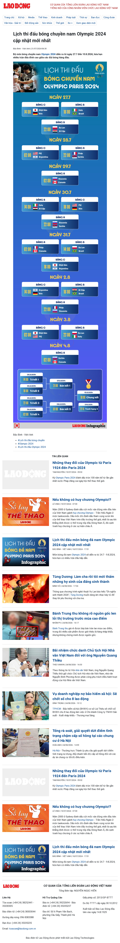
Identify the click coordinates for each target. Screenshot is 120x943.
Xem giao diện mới (85, 23)
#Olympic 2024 (25, 443)
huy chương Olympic (83, 512)
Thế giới (60, 23)
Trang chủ (9, 17)
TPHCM (56, 708)
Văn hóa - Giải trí (12, 23)
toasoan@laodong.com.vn (22, 928)
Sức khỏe (47, 23)
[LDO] (25, 475)
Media (31, 17)
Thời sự (83, 17)
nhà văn (79, 670)
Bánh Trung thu (60, 628)
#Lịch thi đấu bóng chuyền (31, 440)
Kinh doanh (56, 17)
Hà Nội (56, 750)
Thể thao (42, 17)
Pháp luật (71, 17)
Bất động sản (31, 23)
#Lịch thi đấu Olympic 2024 (32, 447)
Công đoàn (109, 17)
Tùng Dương (76, 594)
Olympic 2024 (48, 54)
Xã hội (21, 17)
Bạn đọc (95, 17)
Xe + (70, 23)
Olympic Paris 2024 (65, 477)
